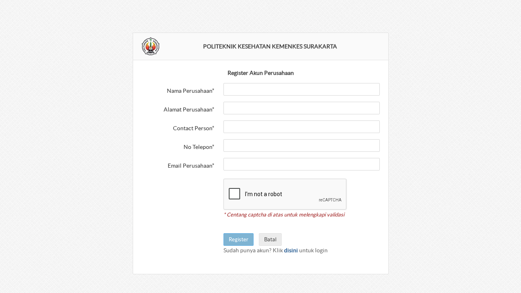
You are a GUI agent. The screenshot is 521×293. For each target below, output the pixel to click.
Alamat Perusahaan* (189, 109)
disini (291, 250)
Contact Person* (194, 128)
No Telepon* (199, 147)
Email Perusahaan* (191, 165)
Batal (270, 239)
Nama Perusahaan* (191, 90)
